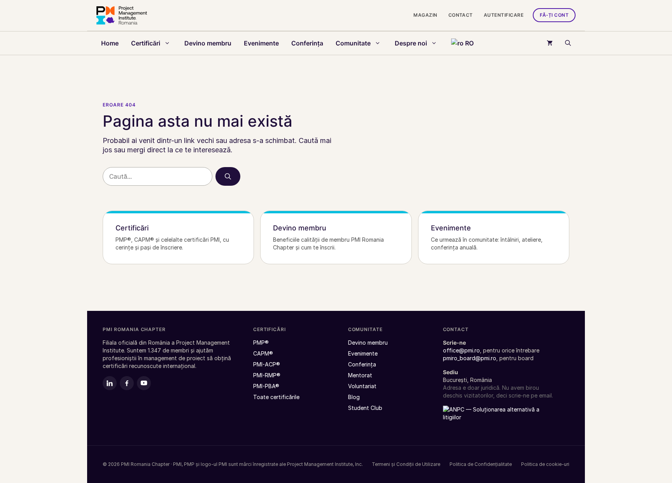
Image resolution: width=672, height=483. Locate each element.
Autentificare (503, 15)
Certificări (145, 43)
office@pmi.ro (461, 350)
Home (110, 43)
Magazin (425, 15)
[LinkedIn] (110, 383)
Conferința (307, 43)
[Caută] (227, 176)
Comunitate (353, 43)
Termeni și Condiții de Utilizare (406, 464)
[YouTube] (144, 383)
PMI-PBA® (266, 386)
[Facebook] (127, 383)
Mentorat (360, 375)
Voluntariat (362, 386)
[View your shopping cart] (550, 43)
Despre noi (411, 43)
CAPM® (263, 353)
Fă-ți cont (554, 15)
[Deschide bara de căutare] (568, 43)
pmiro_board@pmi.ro (469, 358)
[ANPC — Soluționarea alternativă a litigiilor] (491, 418)
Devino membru (207, 43)
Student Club (365, 408)
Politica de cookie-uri (545, 464)
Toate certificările (532, 73)
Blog (354, 397)
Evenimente (261, 43)
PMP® (261, 342)
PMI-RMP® (266, 375)
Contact (460, 15)
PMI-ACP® (266, 364)
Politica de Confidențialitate (481, 464)
